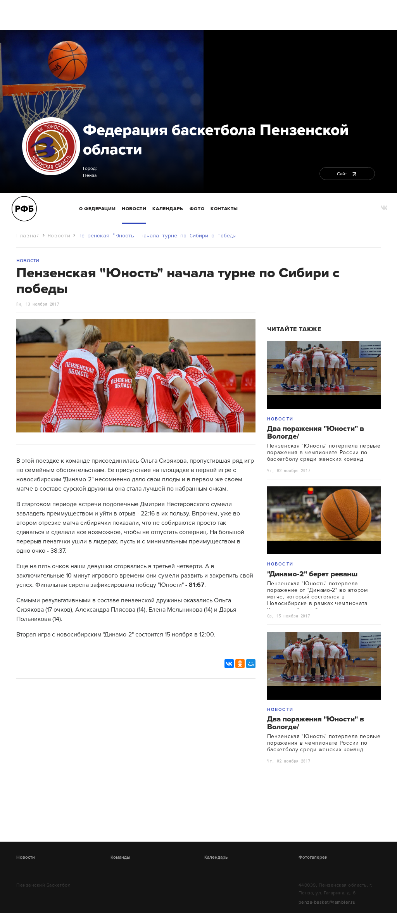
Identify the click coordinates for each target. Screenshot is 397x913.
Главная (28, 235)
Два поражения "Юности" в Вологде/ (315, 432)
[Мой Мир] (250, 663)
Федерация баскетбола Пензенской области (216, 140)
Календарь (167, 208)
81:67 (196, 585)
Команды (120, 857)
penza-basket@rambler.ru (327, 902)
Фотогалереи (313, 857)
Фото (197, 208)
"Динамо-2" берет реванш (312, 574)
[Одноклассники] (240, 663)
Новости (134, 208)
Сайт (342, 173)
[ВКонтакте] (229, 663)
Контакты (224, 208)
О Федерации (97, 208)
